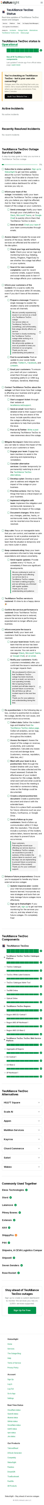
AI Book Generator (15, 1453)
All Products (12, 1486)
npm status (12, 1433)
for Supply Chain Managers (30, 23)
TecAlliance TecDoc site (10, 33)
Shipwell (7, 1257)
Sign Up (11, 1379)
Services (11, 1349)
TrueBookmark (13, 1476)
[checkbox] (3, 169)
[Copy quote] (40, 332)
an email (32, 656)
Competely (12, 1458)
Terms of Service (14, 1363)
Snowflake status (14, 1425)
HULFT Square (12, 1102)
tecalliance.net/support (20, 405)
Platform (12, 23)
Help (9, 1358)
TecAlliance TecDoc (18, 945)
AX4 (4, 1227)
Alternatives (33, 30)
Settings (11, 1398)
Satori (7, 1157)
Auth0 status (12, 1429)
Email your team (31, 224)
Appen (7, 1121)
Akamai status (13, 1418)
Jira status (11, 1436)
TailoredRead (13, 1448)
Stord (5, 1197)
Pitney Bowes (9, 1212)
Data (18, 23)
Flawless (11, 1467)
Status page (25, 33)
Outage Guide (23, 30)
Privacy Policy (13, 1368)
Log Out (11, 1389)
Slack (12, 215)
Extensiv (7, 1220)
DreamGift (11, 1472)
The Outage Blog (14, 1353)
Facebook (31, 363)
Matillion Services (14, 1130)
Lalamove (7, 1205)
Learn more (15, 65)
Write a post (33, 430)
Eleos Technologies (13, 1190)
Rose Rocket (9, 1272)
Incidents (13, 30)
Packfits (11, 1481)
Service (5, 23)
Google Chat (18, 656)
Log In (10, 1384)
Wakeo (8, 1166)
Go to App (11, 1393)
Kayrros (8, 1139)
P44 (4, 1242)
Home (10, 1344)
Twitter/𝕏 (22, 363)
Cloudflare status (14, 1410)
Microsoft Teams (23, 215)
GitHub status (13, 1421)
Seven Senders (10, 1265)
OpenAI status (13, 1414)
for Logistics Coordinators (10, 26)
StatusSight (12, 1462)
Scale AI (8, 1111)
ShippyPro (8, 1235)
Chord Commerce (14, 1148)
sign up (24, 906)
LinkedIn (14, 365)
